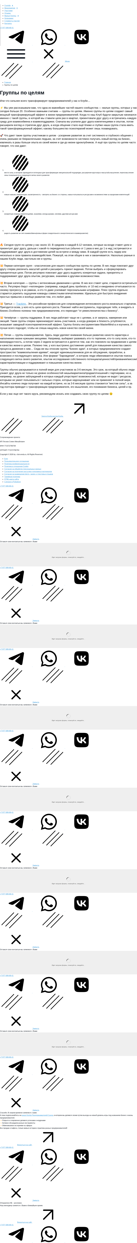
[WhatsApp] (49, 44)
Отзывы (7, 13)
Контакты (8, 23)
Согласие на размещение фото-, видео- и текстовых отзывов (28, 474)
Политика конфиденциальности (16, 464)
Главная (7, 82)
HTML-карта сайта (11, 479)
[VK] (81, 44)
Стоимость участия (12, 21)
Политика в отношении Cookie (16, 466)
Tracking (21, 303)
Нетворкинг (8, 18)
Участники (8, 11)
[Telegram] (16, 44)
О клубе (7, 5)
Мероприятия (9, 8)
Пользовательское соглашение (16, 461)
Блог (6, 459)
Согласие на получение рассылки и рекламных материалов (28, 471)
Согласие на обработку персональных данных (22, 469)
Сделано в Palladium (12, 482)
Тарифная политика (12, 477)
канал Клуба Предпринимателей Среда (37, 1115)
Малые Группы (10, 16)
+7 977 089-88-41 (7, 28)
